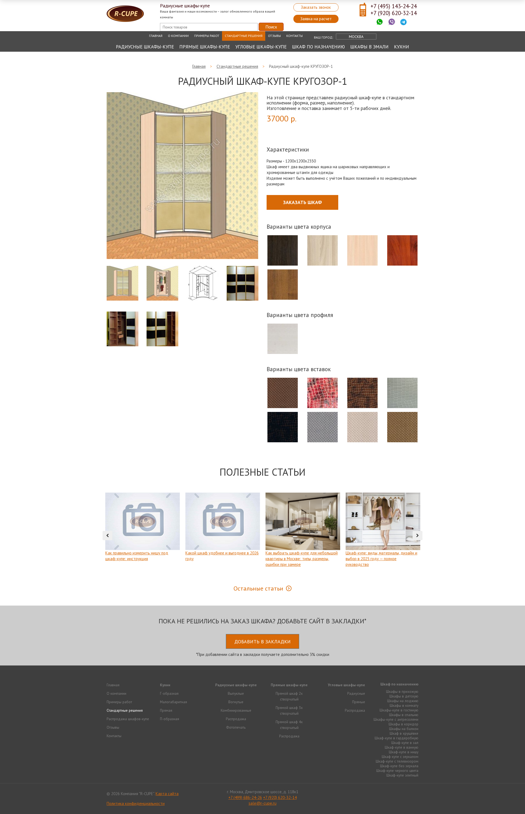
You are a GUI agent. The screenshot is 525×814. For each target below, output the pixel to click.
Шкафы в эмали (369, 47)
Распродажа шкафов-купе (128, 718)
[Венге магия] (282, 250)
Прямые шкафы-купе (204, 47)
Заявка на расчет (316, 18)
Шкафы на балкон (403, 728)
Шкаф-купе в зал (404, 742)
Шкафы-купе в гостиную (399, 710)
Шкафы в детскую (403, 696)
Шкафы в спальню (403, 714)
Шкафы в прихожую (402, 691)
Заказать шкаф (302, 202)
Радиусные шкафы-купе (145, 47)
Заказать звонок (316, 7)
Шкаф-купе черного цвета (397, 770)
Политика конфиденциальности (136, 803)
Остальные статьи (258, 588)
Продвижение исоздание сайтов (405, 793)
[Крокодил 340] (362, 393)
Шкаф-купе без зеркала (399, 765)
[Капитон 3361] (282, 393)
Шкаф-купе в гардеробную (396, 737)
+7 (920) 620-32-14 (394, 13)
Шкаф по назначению (318, 47)
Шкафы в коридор (403, 724)
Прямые (358, 701)
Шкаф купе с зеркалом (400, 756)
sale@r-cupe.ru (262, 803)
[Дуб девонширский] (362, 250)
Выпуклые (236, 693)
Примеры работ (206, 36)
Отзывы (274, 36)
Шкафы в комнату (404, 705)
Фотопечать (236, 727)
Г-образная (169, 693)
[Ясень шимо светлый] (322, 250)
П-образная (169, 718)
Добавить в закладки (262, 641)
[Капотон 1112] (322, 427)
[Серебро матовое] (282, 339)
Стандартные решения (243, 36)
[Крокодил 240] (282, 427)
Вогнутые (235, 701)
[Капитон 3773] (402, 427)
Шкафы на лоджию (402, 700)
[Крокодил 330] (402, 393)
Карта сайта (167, 793)
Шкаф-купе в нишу (403, 751)
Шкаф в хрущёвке (404, 733)
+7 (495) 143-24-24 (394, 6)
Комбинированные (236, 710)
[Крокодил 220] (322, 393)
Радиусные (356, 693)
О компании (178, 36)
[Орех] (282, 284)
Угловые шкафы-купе (261, 47)
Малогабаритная (173, 701)
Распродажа (236, 718)
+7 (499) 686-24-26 (245, 797)
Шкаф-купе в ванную (401, 747)
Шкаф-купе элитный (402, 775)
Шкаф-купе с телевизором (397, 761)
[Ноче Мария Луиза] (402, 250)
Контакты (294, 36)
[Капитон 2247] (362, 427)
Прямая (166, 710)
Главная (155, 36)
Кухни (401, 47)
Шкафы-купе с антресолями (396, 719)
